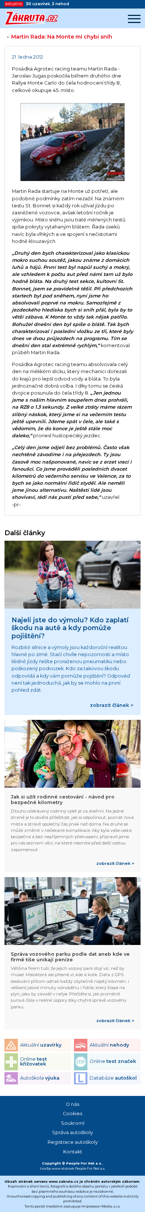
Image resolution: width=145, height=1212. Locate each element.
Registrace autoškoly (73, 1142)
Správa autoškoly (72, 1132)
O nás (72, 1104)
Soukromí (72, 1123)
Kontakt (72, 1152)
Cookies (72, 1113)
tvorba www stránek (57, 1168)
